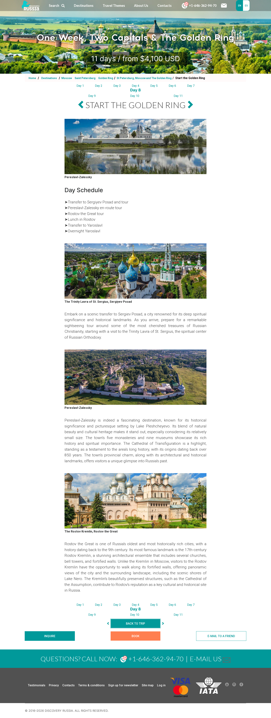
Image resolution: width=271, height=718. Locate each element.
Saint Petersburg (85, 78)
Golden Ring (105, 78)
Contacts (68, 685)
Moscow (66, 78)
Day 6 (172, 86)
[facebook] (241, 685)
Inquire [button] (49, 636)
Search (54, 6)
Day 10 (134, 96)
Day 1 (80, 86)
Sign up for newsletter (123, 685)
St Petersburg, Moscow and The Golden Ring (144, 78)
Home (32, 78)
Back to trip (135, 623)
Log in (161, 685)
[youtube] (227, 685)
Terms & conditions (91, 685)
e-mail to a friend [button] (221, 636)
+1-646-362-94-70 (202, 6)
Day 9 (92, 96)
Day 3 (117, 86)
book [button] (135, 636)
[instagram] (234, 685)
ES (246, 5)
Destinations (49, 78)
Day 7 (190, 86)
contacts (164, 6)
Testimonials (36, 685)
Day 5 (154, 86)
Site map (148, 685)
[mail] (226, 659)
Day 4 (135, 86)
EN (239, 5)
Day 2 (98, 86)
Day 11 (178, 96)
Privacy (54, 685)
